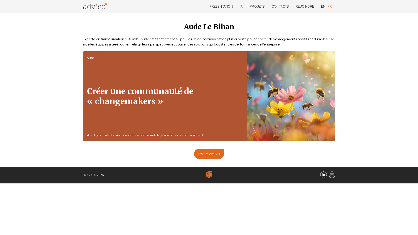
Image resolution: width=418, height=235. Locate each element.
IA (241, 6)
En (323, 6)
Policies (87, 175)
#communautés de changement (183, 135)
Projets (257, 6)
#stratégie (157, 135)
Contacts (280, 6)
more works (209, 154)
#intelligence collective (101, 135)
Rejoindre (305, 6)
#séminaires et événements (133, 135)
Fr (330, 6)
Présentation (221, 6)
